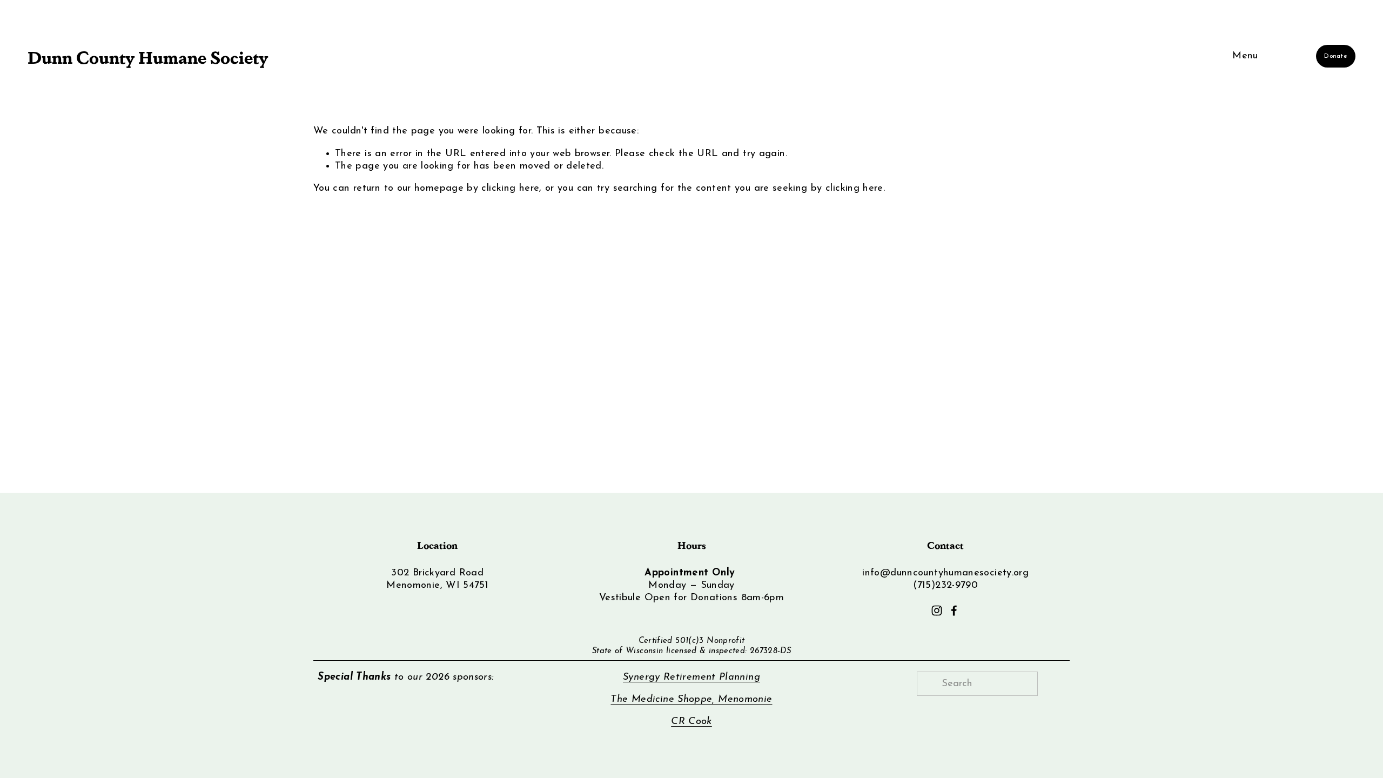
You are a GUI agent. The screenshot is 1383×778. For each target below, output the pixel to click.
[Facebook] (954, 610)
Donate (1335, 56)
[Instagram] (936, 610)
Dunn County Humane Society (148, 56)
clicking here (510, 188)
